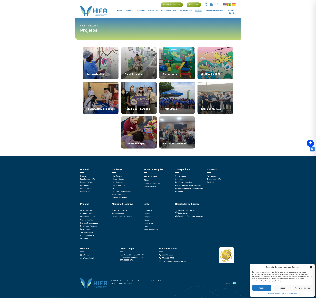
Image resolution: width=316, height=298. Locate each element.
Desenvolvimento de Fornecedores (189, 188)
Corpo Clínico (85, 188)
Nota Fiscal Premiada (88, 226)
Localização (84, 191)
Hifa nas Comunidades (89, 223)
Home (119, 10)
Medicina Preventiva (214, 10)
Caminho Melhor (86, 214)
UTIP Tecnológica (87, 235)
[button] (311, 267)
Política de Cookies (273, 294)
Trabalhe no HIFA (214, 179)
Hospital (129, 10)
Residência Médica (151, 176)
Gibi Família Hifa (86, 220)
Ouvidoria (211, 182)
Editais (146, 180)
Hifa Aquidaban (118, 179)
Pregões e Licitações (183, 182)
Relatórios (179, 191)
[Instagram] (206, 4)
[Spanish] (234, 4)
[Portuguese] (229, 4)
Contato (230, 10)
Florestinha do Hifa (87, 217)
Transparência (185, 10)
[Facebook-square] (211, 4)
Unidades (141, 10)
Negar (282, 288)
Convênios (153, 10)
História (83, 176)
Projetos (198, 10)
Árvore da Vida (86, 211)
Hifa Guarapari (117, 182)
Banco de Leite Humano (121, 191)
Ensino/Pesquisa (168, 10)
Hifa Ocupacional (118, 185)
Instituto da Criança (119, 198)
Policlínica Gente (118, 194)
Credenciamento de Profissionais (188, 185)
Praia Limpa (85, 229)
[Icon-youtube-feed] (215, 4)
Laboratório (116, 188)
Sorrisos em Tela (86, 232)
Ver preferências (302, 288)
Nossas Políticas (86, 182)
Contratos (179, 179)
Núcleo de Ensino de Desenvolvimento (152, 185)
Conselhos (84, 185)
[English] (225, 4)
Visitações (84, 238)
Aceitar (262, 288)
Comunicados (180, 176)
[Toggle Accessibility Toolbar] (310, 143)
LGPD (231, 13)
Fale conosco (212, 176)
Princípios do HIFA (87, 179)
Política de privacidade (289, 294)
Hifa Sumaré (117, 176)
